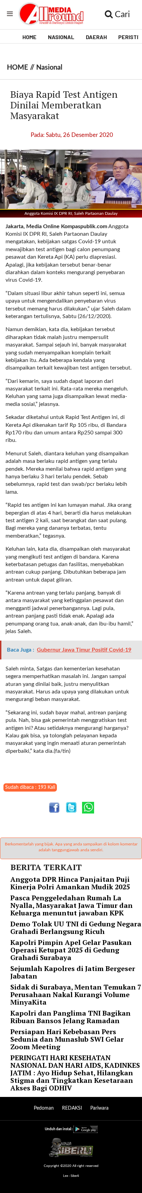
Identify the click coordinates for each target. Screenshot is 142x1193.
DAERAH (96, 37)
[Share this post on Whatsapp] (88, 808)
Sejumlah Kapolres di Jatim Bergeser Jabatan (72, 972)
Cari (121, 14)
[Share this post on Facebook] (54, 808)
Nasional (49, 67)
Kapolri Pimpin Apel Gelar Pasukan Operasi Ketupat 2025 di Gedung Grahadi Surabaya (71, 950)
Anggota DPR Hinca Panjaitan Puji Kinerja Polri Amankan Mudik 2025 (70, 883)
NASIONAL (61, 37)
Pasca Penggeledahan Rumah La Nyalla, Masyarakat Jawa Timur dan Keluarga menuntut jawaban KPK (71, 905)
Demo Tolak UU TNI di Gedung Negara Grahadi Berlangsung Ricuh (75, 927)
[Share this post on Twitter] (71, 808)
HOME (29, 37)
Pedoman (44, 1108)
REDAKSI (72, 1108)
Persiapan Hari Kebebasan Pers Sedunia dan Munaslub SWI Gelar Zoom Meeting (67, 1039)
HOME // (21, 67)
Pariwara (99, 1108)
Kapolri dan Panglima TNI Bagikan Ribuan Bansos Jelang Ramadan (70, 1016)
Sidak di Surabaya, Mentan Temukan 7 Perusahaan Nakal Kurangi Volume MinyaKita (75, 994)
